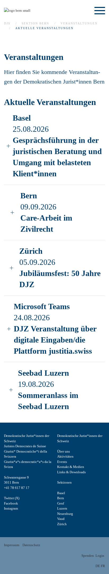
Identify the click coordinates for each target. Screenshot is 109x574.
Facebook (11, 503)
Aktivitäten (65, 456)
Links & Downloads (71, 472)
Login (100, 556)
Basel (61, 493)
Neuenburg (65, 514)
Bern (60, 498)
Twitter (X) (11, 498)
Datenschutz (31, 545)
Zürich (62, 524)
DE (98, 566)
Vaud (61, 519)
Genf (60, 503)
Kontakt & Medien (70, 467)
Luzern (62, 508)
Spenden (87, 556)
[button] (99, 10)
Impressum (11, 545)
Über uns (63, 451)
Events (62, 462)
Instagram (11, 508)
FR (103, 566)
